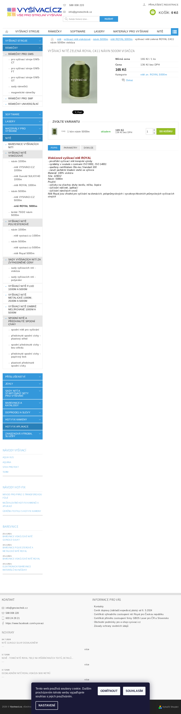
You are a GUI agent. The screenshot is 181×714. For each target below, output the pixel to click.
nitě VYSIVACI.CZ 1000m (24, 169)
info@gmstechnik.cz (17, 608)
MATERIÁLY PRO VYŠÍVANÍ (130, 31)
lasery (99, 31)
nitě (160, 31)
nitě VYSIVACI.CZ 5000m (24, 199)
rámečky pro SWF (20, 98)
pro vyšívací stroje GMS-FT (25, 70)
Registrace (171, 5)
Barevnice (10, 526)
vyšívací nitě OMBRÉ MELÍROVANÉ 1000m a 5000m (22, 309)
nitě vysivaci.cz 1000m (27, 235)
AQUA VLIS (8, 457)
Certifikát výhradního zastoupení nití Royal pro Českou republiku (129, 614)
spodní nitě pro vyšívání (25, 329)
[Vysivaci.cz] (34, 12)
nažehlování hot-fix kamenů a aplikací (21, 504)
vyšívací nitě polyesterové (18, 223)
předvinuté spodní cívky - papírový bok (26, 355)
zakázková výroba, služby (18, 435)
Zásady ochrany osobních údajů (111, 626)
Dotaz (129, 80)
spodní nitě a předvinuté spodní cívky (21, 321)
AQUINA (7, 462)
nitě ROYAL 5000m (25, 206)
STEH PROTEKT (11, 467)
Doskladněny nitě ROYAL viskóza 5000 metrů (26, 673)
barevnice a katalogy (13, 404)
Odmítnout (109, 690)
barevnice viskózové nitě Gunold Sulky (18, 538)
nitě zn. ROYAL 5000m (154, 74)
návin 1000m (18, 161)
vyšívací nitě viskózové (17, 154)
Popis (54, 148)
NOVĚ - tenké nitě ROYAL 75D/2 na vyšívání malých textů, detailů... (37, 658)
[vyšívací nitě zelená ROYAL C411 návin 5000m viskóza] (54, 131)
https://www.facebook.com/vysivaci (25, 623)
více (86, 649)
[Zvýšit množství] (154, 130)
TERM (5, 472)
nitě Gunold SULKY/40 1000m (27, 178)
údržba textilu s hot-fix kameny (22, 511)
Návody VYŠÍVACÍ (14, 450)
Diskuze (88, 148)
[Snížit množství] (154, 133)
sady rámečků (19, 86)
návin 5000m (18, 191)
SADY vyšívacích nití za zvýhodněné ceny (24, 261)
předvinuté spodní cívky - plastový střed (26, 337)
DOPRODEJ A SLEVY (17, 412)
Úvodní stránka (7, 31)
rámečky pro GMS (21, 54)
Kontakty (99, 606)
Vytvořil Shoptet (170, 707)
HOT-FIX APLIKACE (16, 426)
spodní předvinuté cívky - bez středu (26, 346)
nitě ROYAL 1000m (25, 185)
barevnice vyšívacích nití (23, 146)
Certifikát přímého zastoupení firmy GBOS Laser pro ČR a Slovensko (131, 618)
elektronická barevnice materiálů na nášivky (17, 568)
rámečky (55, 31)
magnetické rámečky (23, 92)
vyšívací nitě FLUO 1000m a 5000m (21, 288)
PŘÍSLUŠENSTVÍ (15, 376)
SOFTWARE (78, 31)
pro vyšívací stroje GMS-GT (25, 79)
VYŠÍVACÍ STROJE (27, 31)
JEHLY (9, 383)
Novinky (8, 632)
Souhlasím (134, 690)
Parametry (70, 148)
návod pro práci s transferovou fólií (22, 496)
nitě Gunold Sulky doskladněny (20, 642)
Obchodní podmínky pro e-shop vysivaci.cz (117, 622)
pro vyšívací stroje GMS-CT (25, 61)
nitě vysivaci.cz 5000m (27, 247)
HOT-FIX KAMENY (16, 419)
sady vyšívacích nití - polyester (23, 278)
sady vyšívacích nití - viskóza (23, 269)
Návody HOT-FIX (14, 487)
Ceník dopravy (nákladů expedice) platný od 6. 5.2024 (123, 610)
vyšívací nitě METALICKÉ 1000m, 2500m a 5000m (20, 297)
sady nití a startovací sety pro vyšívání (17, 393)
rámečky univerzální (23, 103)
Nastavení (47, 705)
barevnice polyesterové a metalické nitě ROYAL (18, 549)
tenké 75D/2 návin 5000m (21, 214)
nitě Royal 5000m (24, 253)
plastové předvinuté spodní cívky (22, 364)
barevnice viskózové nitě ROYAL (21, 559)
